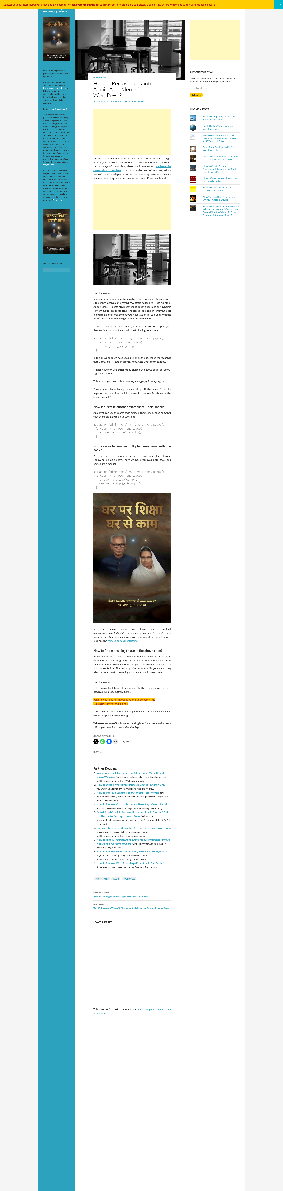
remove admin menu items (122, 640)
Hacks (116, 879)
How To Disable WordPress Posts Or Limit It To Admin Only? (131, 784)
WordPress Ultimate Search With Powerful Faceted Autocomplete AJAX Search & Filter (220, 138)
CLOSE (279, 4)
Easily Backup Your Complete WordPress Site (218, 127)
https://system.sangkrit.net (54, 88)
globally (33, 4)
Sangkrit (118, 101)
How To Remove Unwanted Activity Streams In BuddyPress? (132, 851)
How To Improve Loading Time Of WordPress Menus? (128, 792)
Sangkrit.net (48, 165)
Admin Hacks (102, 879)
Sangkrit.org (58, 200)
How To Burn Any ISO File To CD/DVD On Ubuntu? (217, 189)
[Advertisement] (132, 132)
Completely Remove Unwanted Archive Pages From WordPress (134, 827)
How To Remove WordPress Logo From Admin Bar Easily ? (130, 863)
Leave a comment (137, 101)
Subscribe (196, 95)
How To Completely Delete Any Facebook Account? (219, 118)
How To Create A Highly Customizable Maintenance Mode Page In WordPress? (220, 169)
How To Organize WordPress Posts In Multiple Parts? (220, 179)
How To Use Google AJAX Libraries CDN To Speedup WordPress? (220, 158)
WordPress (99, 78)
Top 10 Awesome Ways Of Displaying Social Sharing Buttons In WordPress (131, 906)
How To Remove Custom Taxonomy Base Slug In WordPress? (132, 804)
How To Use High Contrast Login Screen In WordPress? (121, 894)
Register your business (16, 4)
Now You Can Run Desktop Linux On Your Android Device (219, 198)
